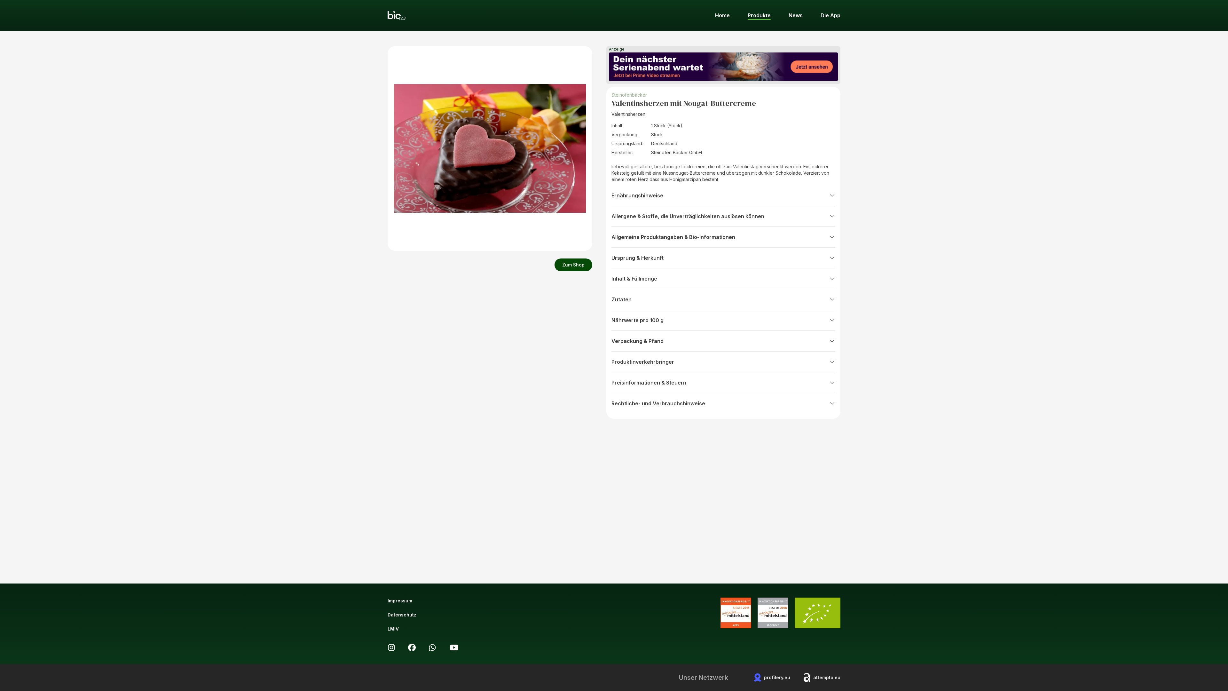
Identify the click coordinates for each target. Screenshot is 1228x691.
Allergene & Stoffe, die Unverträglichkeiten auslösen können (687, 216)
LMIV (393, 628)
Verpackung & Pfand (637, 341)
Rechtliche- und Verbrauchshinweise (658, 403)
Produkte (759, 15)
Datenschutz (402, 614)
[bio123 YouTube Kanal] (454, 647)
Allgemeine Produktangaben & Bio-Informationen (673, 237)
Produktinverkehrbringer (642, 362)
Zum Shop (573, 264)
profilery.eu (777, 677)
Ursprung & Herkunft (637, 258)
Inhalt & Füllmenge (634, 278)
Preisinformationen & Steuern (648, 382)
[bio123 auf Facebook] (412, 647)
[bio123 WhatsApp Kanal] (432, 647)
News (796, 15)
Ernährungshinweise (637, 195)
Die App (830, 15)
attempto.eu (826, 677)
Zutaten (621, 299)
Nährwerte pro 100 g (637, 320)
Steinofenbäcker (629, 95)
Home (722, 15)
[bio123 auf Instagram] (391, 647)
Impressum (400, 600)
